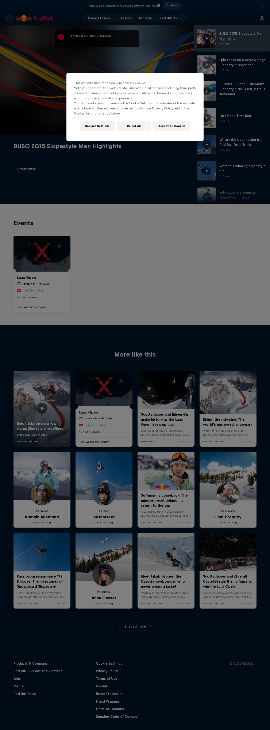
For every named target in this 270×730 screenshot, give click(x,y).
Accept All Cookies (171, 126)
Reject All (134, 126)
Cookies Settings (97, 126)
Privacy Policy (162, 108)
